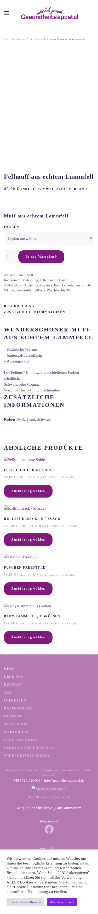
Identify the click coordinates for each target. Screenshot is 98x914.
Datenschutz (18, 708)
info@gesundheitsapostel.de (64, 780)
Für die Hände (37, 39)
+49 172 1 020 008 (27, 780)
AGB (8, 692)
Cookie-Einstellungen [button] (25, 902)
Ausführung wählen (28, 491)
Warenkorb (16, 732)
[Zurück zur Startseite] (49, 13)
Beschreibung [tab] (19, 306)
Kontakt (13, 685)
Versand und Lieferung (29, 748)
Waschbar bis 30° (59, 290)
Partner (13, 716)
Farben (11, 227)
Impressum (15, 700)
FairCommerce (67, 808)
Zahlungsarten (21, 740)
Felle (43, 280)
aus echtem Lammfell (60, 285)
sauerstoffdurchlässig (30, 290)
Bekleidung (19, 39)
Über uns (13, 677)
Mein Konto (16, 724)
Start (7, 39)
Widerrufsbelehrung (27, 756)
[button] (6, 13)
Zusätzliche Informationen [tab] (34, 312)
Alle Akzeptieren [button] (62, 902)
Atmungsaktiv (34, 285)
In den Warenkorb (41, 257)
